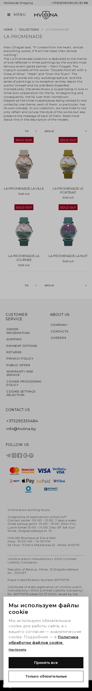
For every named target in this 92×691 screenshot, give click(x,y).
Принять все (46, 662)
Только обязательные (46, 676)
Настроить (17, 649)
